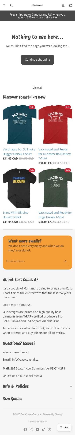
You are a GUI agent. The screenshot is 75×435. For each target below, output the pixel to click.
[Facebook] (25, 429)
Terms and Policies (37, 421)
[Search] (11, 5)
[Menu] (4, 5)
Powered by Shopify (52, 414)
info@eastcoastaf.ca (25, 359)
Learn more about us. (17, 305)
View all (37, 88)
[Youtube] (37, 429)
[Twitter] (50, 429)
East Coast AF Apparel (31, 414)
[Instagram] (31, 429)
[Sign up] (65, 261)
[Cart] (71, 5)
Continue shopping (37, 59)
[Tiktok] (44, 429)
